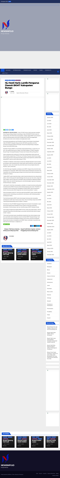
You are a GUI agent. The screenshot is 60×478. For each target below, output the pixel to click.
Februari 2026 (50, 136)
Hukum (35, 70)
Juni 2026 (49, 123)
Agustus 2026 (50, 117)
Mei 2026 (49, 126)
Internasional (17, 70)
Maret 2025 (49, 170)
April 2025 (49, 167)
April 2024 (49, 204)
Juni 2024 (49, 198)
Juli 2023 (49, 232)
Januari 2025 (50, 176)
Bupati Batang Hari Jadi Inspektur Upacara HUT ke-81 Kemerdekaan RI (52, 328)
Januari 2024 (50, 214)
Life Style (5, 73)
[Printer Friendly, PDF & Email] (6, 224)
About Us (40, 473)
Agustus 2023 (50, 229)
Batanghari (10, 249)
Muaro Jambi (50, 291)
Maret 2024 (49, 207)
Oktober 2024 (50, 186)
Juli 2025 (49, 158)
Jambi (10, 80)
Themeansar (21, 474)
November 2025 (50, 145)
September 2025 (50, 151)
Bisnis (41, 70)
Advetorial (5, 249)
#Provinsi (26, 92)
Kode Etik (45, 473)
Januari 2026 (50, 139)
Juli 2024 (49, 195)
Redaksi (12, 91)
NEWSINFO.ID (7, 465)
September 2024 (50, 189)
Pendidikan (39, 251)
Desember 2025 (50, 142)
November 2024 (50, 182)
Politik (48, 314)
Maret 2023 (49, 245)
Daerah (6, 80)
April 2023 (49, 242)
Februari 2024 (50, 211)
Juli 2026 (49, 120)
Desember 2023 (50, 217)
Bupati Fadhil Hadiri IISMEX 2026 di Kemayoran (21, 255)
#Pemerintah (22, 92)
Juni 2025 (49, 161)
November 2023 (50, 220)
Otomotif (49, 301)
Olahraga (49, 297)
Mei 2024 (49, 201)
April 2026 (49, 129)
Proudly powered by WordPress (6, 474)
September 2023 (50, 226)
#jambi (18, 92)
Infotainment (49, 279)
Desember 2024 (50, 179)
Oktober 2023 (50, 223)
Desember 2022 (50, 254)
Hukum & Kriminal (51, 276)
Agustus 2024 (50, 192)
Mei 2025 (49, 164)
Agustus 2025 (50, 154)
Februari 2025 (50, 173)
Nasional (8, 70)
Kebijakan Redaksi (55, 475)
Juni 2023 (49, 235)
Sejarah (48, 317)
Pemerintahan (27, 70)
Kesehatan (49, 288)
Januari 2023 (50, 251)
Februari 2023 (50, 248)
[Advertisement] (30, 60)
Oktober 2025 (50, 148)
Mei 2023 (49, 239)
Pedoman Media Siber (51, 473)
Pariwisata (48, 70)
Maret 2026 (49, 133)
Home (37, 473)
